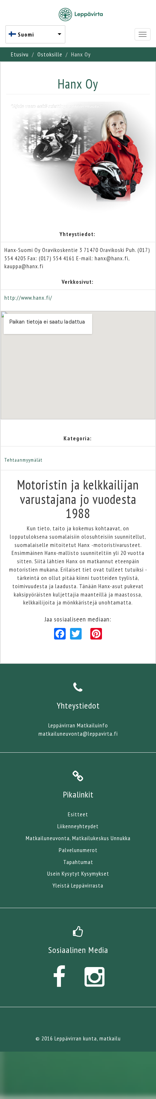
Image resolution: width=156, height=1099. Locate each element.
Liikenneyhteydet (78, 826)
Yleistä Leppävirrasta (78, 885)
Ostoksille (49, 54)
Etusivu (20, 54)
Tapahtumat (78, 861)
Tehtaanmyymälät (23, 460)
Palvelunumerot (78, 850)
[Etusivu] (80, 14)
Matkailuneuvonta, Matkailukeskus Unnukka (78, 838)
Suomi (26, 34)
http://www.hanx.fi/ (28, 297)
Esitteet (78, 814)
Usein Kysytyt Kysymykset (78, 873)
